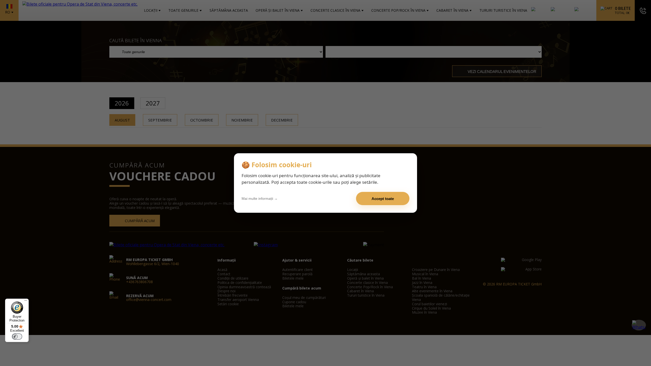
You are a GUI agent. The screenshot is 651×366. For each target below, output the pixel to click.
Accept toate (383, 198)
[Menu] (26, 302)
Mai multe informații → (260, 198)
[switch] (17, 336)
